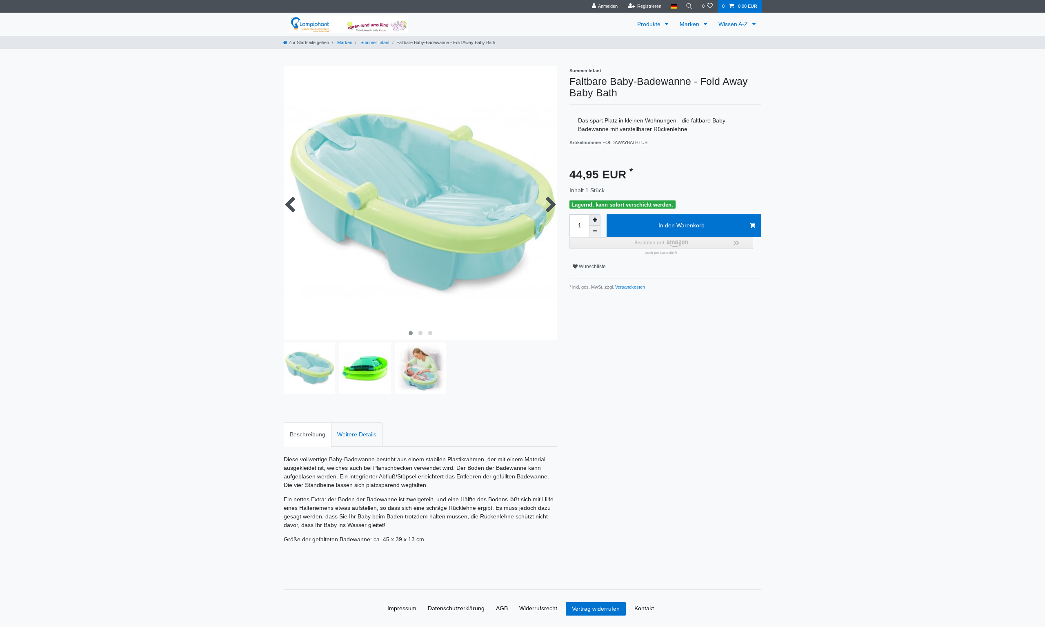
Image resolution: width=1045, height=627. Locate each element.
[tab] (307, 434)
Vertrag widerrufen (596, 608)
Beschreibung (307, 434)
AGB (502, 608)
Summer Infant (374, 42)
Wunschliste (592, 266)
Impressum (401, 608)
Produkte (649, 24)
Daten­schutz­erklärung (456, 608)
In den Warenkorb (681, 225)
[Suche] (689, 6)
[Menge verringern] (594, 231)
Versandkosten (629, 287)
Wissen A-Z (733, 24)
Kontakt (644, 608)
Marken (690, 24)
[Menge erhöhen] (594, 220)
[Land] (673, 6)
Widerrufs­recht (538, 608)
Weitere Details (356, 434)
